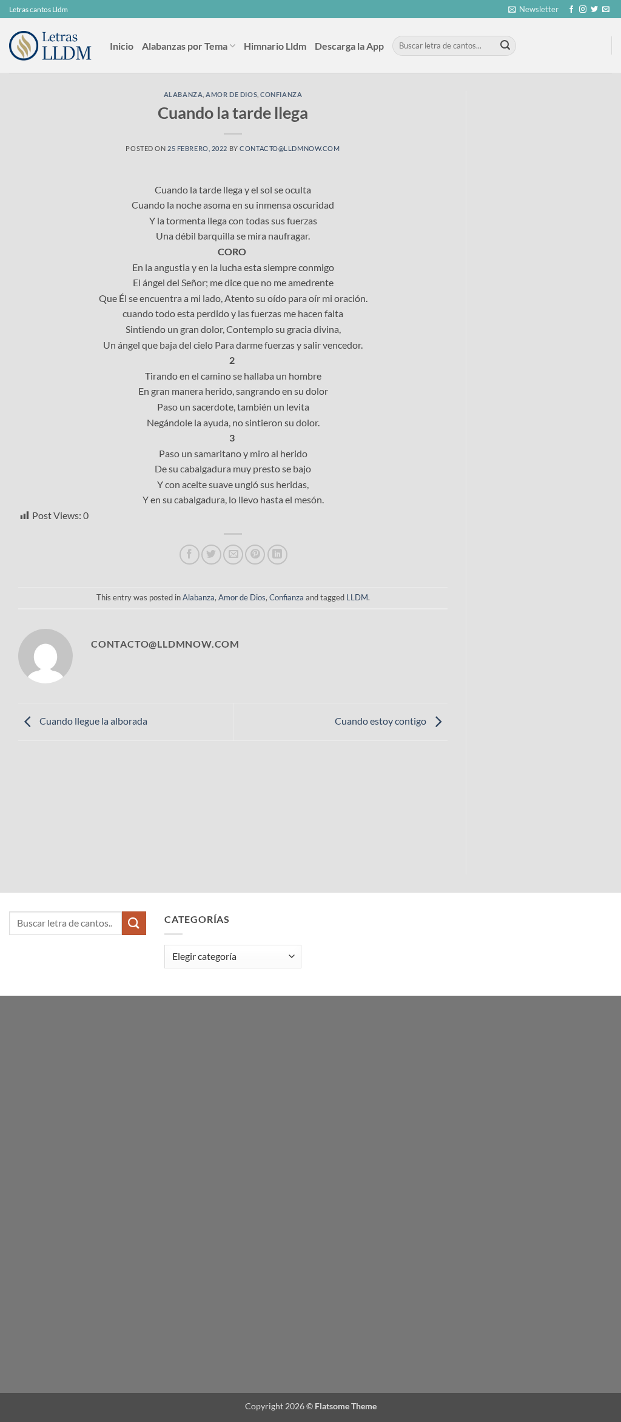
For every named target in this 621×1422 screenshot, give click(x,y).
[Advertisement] (553, 273)
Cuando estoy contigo (381, 720)
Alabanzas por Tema (184, 46)
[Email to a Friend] (233, 555)
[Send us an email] (605, 9)
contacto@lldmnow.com (290, 148)
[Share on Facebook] (190, 555)
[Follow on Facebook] (571, 9)
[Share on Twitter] (211, 555)
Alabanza (183, 94)
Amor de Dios (231, 94)
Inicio (121, 46)
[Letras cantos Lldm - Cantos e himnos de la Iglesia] (50, 46)
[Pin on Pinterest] (255, 555)
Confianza (281, 94)
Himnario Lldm (275, 46)
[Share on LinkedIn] (277, 555)
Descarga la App (349, 46)
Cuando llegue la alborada (92, 720)
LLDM (357, 597)
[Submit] (505, 46)
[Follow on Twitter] (594, 9)
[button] (533, 9)
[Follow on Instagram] (582, 9)
